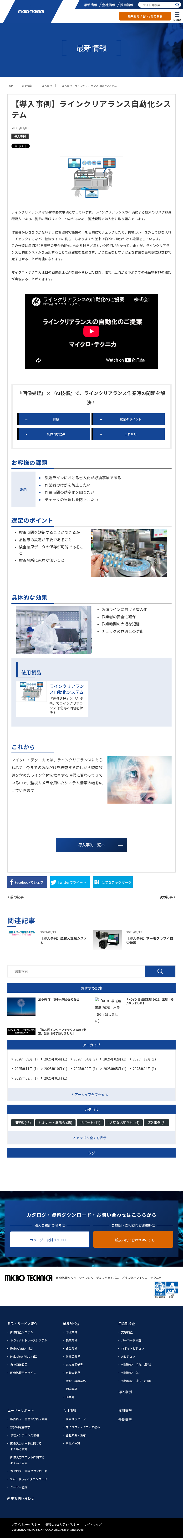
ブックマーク (117, 882)
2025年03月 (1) (26, 1078)
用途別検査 (126, 1323)
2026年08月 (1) (26, 1059)
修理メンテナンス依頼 (24, 1435)
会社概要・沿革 (76, 1435)
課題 (56, 419)
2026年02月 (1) (114, 1059)
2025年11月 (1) (26, 1068)
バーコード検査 (131, 1340)
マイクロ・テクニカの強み (83, 1427)
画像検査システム (21, 1332)
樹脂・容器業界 (76, 1381)
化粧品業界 (73, 1356)
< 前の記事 (15, 896)
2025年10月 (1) (55, 1068)
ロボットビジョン (132, 1348)
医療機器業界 (74, 1364)
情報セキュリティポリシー (62, 1524)
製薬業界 (71, 1340)
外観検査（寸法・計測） (137, 1381)
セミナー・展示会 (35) (55, 1122)
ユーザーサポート (20, 1410)
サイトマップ (93, 1524)
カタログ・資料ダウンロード (51, 1239)
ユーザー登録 (18, 1487)
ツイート (72, 882)
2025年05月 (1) (114, 1068)
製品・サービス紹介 (22, 1323)
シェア (29, 882)
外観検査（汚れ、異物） (137, 1364)
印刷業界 (71, 1332)
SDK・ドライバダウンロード (28, 1479)
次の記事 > (167, 896)
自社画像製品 (18, 1364)
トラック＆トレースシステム (28, 1340)
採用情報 (126, 4)
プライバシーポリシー (26, 1524)
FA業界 (70, 1397)
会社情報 (108, 4)
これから (130, 434)
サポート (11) (90, 1122)
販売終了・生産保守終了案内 (28, 1419)
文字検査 (127, 1332)
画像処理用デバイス (23, 1373)
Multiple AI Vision (21, 1356)
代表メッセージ (76, 1419)
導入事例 (20, 136)
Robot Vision (18, 1348)
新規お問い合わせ (20, 1498)
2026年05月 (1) (55, 1059)
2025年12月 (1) (144, 1059)
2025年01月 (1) (55, 1078)
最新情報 (90, 4)
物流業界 (71, 1389)
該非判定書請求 (20, 1427)
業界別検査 (71, 1323)
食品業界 (71, 1348)
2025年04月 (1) (144, 1068)
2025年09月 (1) (85, 1068)
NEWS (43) (23, 1122)
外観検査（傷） (131, 1373)
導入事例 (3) (156, 1122)
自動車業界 (73, 1373)
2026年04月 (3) (85, 1059)
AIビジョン (128, 1356)
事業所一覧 (73, 1443)
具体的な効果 (56, 434)
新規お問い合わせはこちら (145, 16)
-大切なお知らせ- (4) (123, 1122)
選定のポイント (131, 419)
